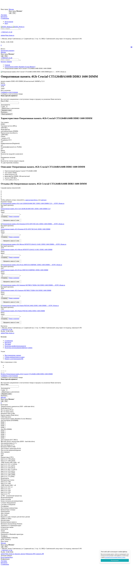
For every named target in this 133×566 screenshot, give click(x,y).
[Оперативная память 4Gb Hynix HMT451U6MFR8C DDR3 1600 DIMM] (66, 265)
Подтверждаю (115, 560)
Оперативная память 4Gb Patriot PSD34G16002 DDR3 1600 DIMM (23, 311)
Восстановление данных (13, 355)
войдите (43, 200)
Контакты (4, 16)
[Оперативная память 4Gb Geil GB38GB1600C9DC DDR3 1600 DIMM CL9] (66, 203)
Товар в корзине (14, 216)
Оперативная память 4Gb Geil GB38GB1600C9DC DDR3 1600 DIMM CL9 (25, 209)
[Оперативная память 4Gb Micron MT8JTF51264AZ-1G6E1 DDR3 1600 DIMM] (66, 244)
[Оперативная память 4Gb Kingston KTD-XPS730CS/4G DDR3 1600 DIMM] (66, 224)
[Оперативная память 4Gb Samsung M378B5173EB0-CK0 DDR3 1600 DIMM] (66, 285)
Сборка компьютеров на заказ (14, 357)
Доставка (4, 15)
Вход (6, 23)
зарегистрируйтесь (31, 200)
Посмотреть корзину (7, 50)
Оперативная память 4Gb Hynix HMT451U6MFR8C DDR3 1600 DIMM (24, 270)
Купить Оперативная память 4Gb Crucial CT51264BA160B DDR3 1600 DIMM (27, 374)
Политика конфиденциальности (15, 346)
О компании (5, 18)
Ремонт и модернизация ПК (14, 359)
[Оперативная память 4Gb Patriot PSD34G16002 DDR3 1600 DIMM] (66, 305)
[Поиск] (20, 60)
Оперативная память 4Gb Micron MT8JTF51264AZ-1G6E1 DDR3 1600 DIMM (26, 249)
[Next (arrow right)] (3, 372)
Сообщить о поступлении (9, 92)
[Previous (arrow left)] (1, 372)
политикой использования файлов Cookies (115, 557)
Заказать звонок (20, 554)
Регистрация (9, 21)
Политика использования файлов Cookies (18, 348)
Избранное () (30, 554)
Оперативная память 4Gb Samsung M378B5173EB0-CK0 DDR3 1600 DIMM (26, 290)
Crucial (3, 85)
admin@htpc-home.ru (7, 35)
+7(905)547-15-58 (6, 32)
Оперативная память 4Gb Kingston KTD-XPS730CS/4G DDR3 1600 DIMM (25, 229)
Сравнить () (39, 554)
